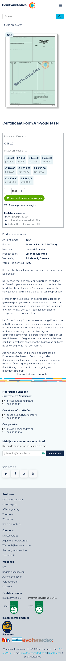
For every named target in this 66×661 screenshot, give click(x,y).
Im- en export (9, 504)
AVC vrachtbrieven (12, 576)
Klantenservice (10, 535)
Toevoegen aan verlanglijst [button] (22, 205)
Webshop (7, 519)
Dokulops (7, 586)
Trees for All (8, 555)
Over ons (8, 530)
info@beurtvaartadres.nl (34, 653)
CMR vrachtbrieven (12, 499)
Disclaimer (54, 653)
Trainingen (7, 514)
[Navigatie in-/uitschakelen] (61, 5)
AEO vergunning (10, 509)
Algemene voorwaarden (15, 540)
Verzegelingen (10, 581)
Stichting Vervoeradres (14, 550)
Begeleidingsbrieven (13, 572)
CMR (4, 567)
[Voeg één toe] (21, 191)
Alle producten (14, 24)
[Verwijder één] (8, 191)
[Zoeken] (60, 16)
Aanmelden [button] (55, 453)
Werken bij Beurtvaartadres (17, 545)
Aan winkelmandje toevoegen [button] (26, 198)
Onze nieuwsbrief (11, 524)
